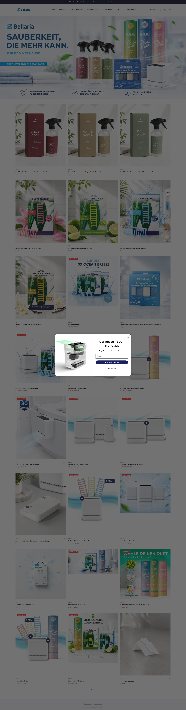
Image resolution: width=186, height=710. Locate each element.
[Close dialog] (128, 336)
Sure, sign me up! (112, 362)
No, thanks (112, 368)
